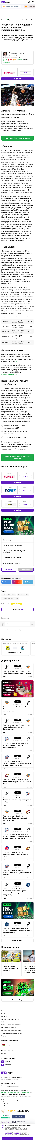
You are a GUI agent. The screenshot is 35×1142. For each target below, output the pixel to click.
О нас (3, 1013)
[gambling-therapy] (5, 1123)
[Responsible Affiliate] (18, 1123)
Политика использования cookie (11, 1030)
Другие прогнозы (10, 660)
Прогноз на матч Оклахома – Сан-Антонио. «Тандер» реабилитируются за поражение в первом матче (17, 836)
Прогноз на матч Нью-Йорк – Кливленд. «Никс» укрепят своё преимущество (15, 818)
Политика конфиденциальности (11, 1024)
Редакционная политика (8, 1036)
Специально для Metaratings (10, 1019)
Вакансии (4, 1016)
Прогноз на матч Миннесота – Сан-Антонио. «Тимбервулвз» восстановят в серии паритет (17, 930)
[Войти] (29, 2)
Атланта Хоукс (22, 595)
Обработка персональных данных (11, 1033)
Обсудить (9, 569)
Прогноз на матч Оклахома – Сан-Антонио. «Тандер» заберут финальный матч (15, 745)
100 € (24, 490)
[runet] (3, 1111)
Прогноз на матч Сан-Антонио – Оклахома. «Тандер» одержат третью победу (17, 800)
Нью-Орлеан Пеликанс (10, 598)
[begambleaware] (18, 1117)
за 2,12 (18, 361)
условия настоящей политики (13, 1133)
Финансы (4, 1053)
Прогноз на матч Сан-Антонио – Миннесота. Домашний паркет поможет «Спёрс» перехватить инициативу (15, 892)
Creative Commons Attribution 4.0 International (15, 1092)
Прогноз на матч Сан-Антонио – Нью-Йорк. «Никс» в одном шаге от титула (17, 672)
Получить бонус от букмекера (17, 138)
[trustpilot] (5, 1117)
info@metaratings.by (13, 1086)
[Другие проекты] (6, 2)
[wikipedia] (22, 1111)
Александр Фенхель (16, 53)
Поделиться (16, 609)
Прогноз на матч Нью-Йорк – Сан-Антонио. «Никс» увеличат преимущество (15, 709)
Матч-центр (6, 639)
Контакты (4, 1011)
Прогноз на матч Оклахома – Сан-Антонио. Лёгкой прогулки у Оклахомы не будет (17, 872)
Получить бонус (17, 1000)
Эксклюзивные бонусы (12, 6)
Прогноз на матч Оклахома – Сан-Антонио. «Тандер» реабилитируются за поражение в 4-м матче (17, 763)
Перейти (17, 78)
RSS (2, 1022)
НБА (3, 595)
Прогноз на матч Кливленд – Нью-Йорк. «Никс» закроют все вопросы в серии (17, 781)
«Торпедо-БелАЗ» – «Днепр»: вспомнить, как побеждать (11, 968)
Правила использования (8, 1027)
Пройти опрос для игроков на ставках (17, 457)
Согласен (17, 1139)
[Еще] (33, 2)
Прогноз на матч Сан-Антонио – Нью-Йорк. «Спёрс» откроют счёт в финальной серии (17, 727)
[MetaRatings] (7, 1072)
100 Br (25, 73)
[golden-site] (10, 1111)
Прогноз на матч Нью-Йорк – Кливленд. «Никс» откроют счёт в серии (15, 854)
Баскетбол (11, 595)
